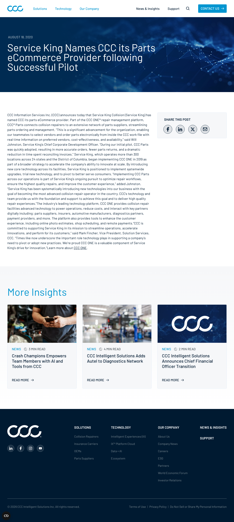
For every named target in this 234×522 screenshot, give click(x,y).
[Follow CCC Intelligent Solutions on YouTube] (40, 448)
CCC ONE (80, 248)
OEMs (77, 451)
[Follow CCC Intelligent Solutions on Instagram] (30, 448)
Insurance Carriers (86, 443)
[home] (15, 8)
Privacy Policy (158, 506)
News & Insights (148, 9)
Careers (163, 451)
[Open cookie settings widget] (6, 515)
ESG (160, 458)
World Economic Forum (173, 473)
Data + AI (116, 451)
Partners (163, 465)
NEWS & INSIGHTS (213, 427)
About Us (164, 436)
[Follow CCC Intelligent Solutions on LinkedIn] (10, 448)
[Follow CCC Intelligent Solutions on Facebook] (20, 448)
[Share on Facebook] (167, 129)
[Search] (188, 8)
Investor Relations (170, 480)
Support (174, 9)
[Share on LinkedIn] (180, 129)
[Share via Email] (205, 129)
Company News (168, 443)
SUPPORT (207, 438)
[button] (40, 8)
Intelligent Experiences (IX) (128, 436)
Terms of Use (137, 506)
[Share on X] (192, 129)
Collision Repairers (86, 436)
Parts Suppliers (84, 458)
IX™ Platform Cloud (123, 443)
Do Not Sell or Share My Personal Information (198, 506)
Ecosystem (118, 458)
